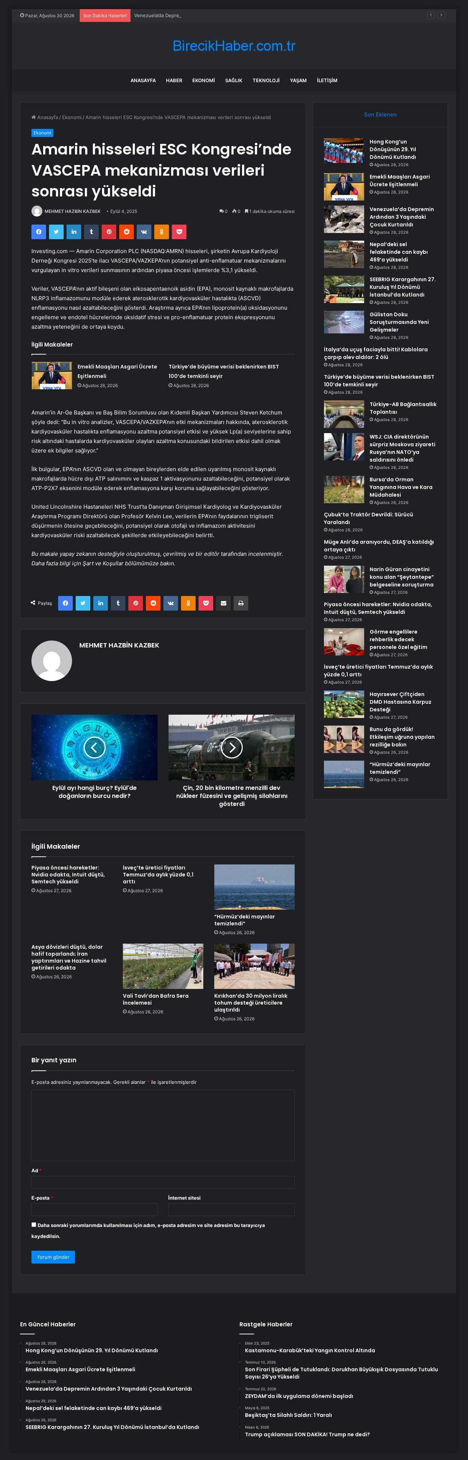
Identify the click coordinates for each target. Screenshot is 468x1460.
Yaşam (298, 80)
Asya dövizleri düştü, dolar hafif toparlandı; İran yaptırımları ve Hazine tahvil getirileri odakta (68, 957)
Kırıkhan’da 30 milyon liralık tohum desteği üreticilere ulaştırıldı (250, 1002)
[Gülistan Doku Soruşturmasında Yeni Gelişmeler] (344, 322)
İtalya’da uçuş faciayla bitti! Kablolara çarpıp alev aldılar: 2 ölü (376, 353)
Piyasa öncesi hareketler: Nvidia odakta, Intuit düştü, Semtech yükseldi (68, 874)
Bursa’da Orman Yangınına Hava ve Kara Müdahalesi (401, 487)
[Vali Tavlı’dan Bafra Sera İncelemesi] (163, 966)
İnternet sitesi (184, 1198)
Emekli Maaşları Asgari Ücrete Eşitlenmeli (400, 180)
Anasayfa (143, 80)
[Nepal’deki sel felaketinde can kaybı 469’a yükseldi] (344, 254)
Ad (36, 1170)
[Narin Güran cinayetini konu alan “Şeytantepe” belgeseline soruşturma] (344, 579)
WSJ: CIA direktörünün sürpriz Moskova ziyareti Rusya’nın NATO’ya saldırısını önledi (402, 448)
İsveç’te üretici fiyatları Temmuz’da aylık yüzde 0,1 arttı (158, 874)
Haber (174, 80)
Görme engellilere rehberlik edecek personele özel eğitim (398, 639)
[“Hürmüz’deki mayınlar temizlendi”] (254, 887)
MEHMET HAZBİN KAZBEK (73, 211)
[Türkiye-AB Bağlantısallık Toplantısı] (344, 414)
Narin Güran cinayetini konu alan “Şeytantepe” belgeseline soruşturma (402, 577)
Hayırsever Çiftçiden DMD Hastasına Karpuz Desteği (400, 702)
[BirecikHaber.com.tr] (234, 46)
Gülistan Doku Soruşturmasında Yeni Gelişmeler (399, 322)
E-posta (42, 1198)
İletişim (327, 80)
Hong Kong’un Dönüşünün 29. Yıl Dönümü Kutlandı (393, 149)
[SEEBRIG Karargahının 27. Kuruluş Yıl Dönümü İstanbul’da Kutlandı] (344, 289)
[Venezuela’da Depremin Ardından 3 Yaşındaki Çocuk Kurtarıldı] (344, 219)
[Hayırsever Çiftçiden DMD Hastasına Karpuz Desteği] (344, 704)
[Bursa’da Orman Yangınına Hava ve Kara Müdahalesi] (344, 489)
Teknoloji (266, 80)
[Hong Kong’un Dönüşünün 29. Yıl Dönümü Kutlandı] (344, 150)
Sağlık (233, 80)
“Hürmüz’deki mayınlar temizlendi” (244, 920)
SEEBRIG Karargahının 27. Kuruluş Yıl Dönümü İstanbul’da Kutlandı (403, 287)
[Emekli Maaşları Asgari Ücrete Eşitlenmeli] (52, 375)
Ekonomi (203, 80)
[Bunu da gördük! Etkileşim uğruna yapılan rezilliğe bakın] (344, 739)
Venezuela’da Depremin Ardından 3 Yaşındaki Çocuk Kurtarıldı (203, 15)
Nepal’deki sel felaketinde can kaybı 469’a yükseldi (399, 252)
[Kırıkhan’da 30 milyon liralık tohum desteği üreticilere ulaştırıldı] (254, 966)
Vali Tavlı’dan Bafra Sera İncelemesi (156, 999)
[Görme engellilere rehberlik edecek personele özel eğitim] (344, 642)
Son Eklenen (380, 114)
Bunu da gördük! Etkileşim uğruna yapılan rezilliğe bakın (402, 737)
